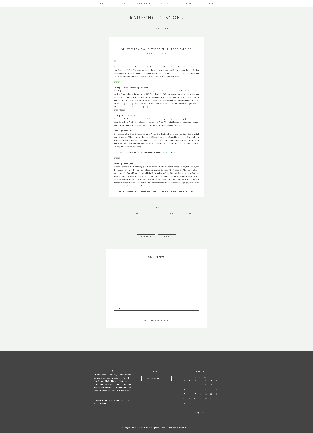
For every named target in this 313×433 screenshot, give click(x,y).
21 (216, 394)
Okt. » (203, 413)
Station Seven (185, 428)
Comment (189, 213)
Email (156, 213)
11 (200, 389)
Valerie (167, 152)
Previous (146, 237)
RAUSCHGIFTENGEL (157, 17)
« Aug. (197, 413)
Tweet (139, 213)
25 (200, 399)
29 (184, 404)
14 (216, 389)
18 (200, 394)
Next (166, 237)
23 (190, 399)
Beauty (156, 43)
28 (216, 399)
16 (189, 394)
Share (122, 213)
